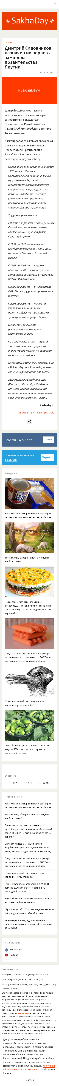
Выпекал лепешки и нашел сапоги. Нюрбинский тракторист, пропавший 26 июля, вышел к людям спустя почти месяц (28, 847)
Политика (9, 42)
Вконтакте (15, 949)
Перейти (47, 457)
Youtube (13, 954)
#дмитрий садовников (42, 412)
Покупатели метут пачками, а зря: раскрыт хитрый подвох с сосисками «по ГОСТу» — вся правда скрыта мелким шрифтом (28, 862)
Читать (48, 440)
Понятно (29, 1080)
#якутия (23, 412)
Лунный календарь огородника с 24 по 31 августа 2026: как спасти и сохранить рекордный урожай (27, 887)
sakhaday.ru (23, 1013)
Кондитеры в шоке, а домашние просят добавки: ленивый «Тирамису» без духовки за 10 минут (28, 924)
